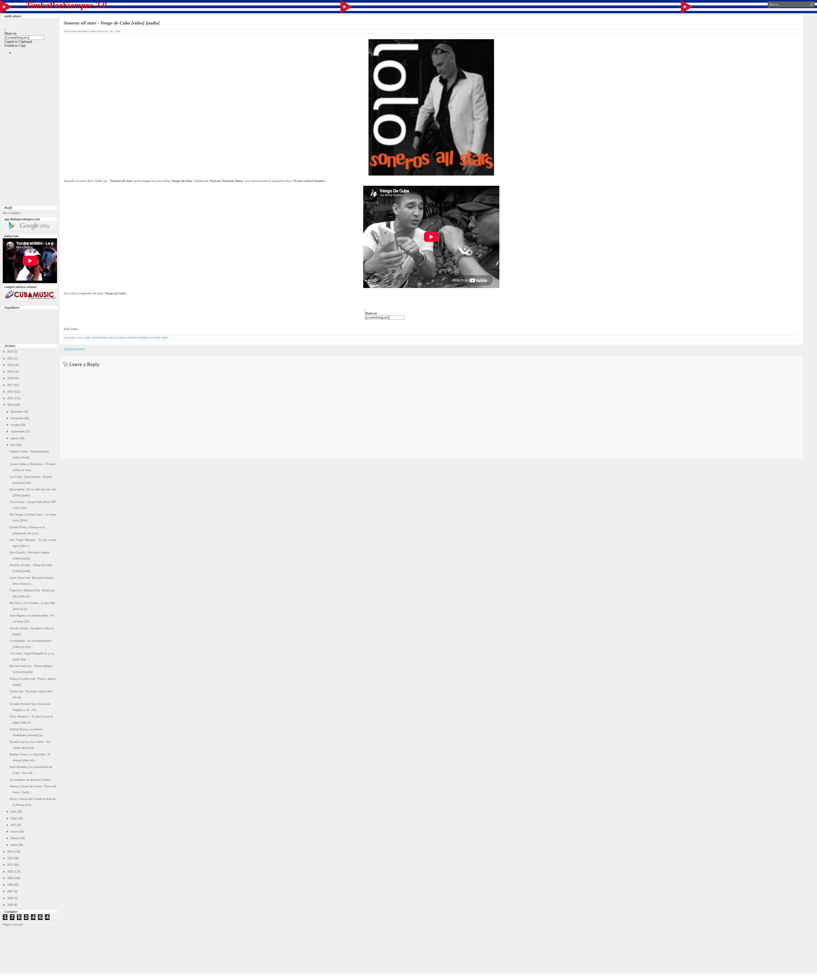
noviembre (17, 418)
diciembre (17, 411)
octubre (16, 424)
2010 (10, 871)
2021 (10, 358)
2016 (10, 391)
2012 (10, 858)
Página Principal (13, 924)
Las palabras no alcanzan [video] (30, 779)
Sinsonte (132, 337)
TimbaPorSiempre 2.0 (66, 5)
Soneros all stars (149, 337)
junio (14, 811)
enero (14, 845)
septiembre (18, 431)
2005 (10, 904)
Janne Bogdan (99, 337)
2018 (10, 378)
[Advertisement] (30, 141)
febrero (15, 838)
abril (14, 825)
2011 (10, 864)
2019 (10, 371)
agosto (15, 438)
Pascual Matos (117, 337)
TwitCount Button (74, 349)
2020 (10, 365)
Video (164, 337)
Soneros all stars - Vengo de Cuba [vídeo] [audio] (112, 23)
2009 (10, 878)
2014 (10, 404)
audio (87, 337)
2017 (10, 385)
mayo (14, 818)
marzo (15, 831)
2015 (10, 398)
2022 (10, 351)
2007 (10, 891)
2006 (10, 898)
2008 (10, 884)
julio (13, 444)
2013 (10, 851)
